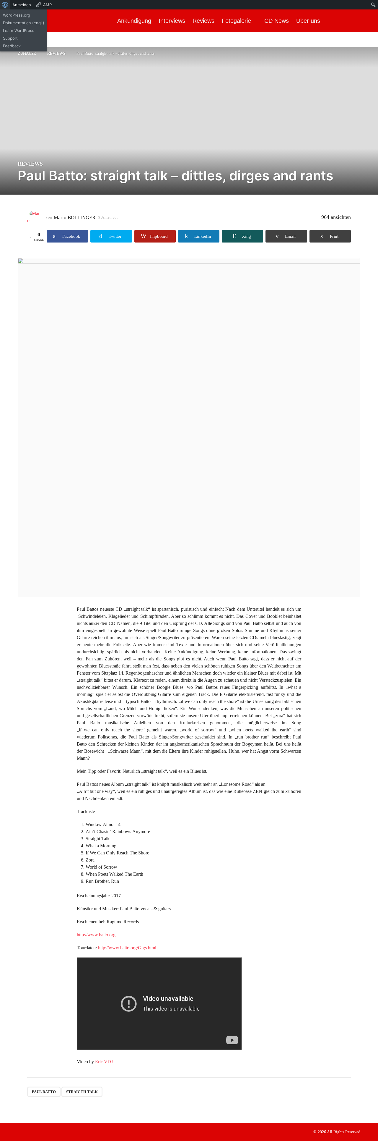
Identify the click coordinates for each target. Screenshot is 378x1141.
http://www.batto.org (96, 934)
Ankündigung (134, 20)
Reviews (203, 20)
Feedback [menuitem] (12, 45)
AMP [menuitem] (47, 4)
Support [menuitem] (10, 38)
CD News (276, 20)
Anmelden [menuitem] (21, 4)
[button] (368, 21)
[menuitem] (5, 4)
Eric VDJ (104, 1061)
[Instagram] (32, 1131)
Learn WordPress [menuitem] (18, 30)
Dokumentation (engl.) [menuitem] (23, 22)
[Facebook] (20, 1131)
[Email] (56, 1131)
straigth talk (82, 1092)
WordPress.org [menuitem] (16, 15)
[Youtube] (44, 1131)
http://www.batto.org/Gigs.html (127, 947)
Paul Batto (44, 1092)
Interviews (172, 20)
